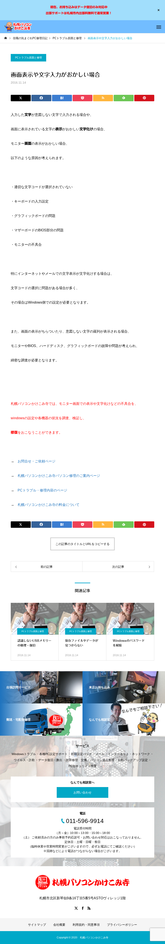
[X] (76, 908)
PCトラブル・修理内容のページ (42, 490)
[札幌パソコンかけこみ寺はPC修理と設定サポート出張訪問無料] (18, 26)
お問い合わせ (82, 792)
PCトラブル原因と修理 (28, 57)
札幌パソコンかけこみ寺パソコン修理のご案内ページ (59, 475)
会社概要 (59, 924)
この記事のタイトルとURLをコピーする (82, 544)
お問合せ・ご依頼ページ (36, 461)
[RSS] (89, 908)
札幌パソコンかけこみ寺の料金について (48, 505)
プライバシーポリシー (122, 924)
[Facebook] (82, 908)
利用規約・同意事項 (86, 924)
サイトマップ (37, 924)
